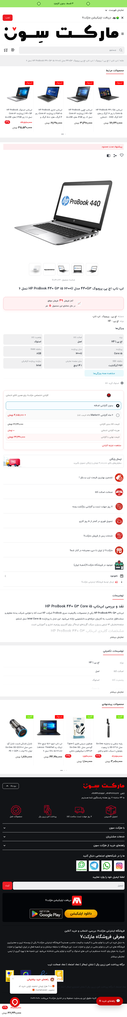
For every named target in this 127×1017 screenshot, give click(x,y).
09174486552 (98, 793)
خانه (122, 60)
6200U (79, 353)
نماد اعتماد (120, 987)
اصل (80, 341)
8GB (39, 353)
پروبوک (98, 60)
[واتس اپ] (106, 866)
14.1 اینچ (78, 365)
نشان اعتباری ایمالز (75, 987)
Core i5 (118, 353)
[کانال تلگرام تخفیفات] (94, 866)
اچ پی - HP (113, 321)
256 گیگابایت (115, 365)
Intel (38, 365)
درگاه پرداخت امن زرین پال (100, 987)
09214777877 (112, 793)
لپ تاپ (114, 60)
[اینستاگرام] (119, 866)
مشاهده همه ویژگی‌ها (104, 373)
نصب (7, 17)
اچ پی (106, 60)
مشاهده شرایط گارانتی (111, 445)
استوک (37, 341)
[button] (66, 770)
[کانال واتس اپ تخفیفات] (81, 866)
